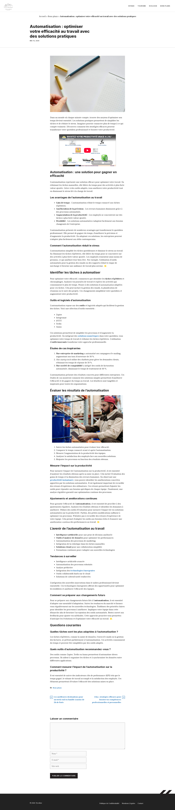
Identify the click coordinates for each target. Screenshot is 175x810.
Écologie (153, 6)
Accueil (42, 16)
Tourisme (142, 6)
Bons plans (165, 6)
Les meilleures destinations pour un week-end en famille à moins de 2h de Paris (69, 700)
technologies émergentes (82, 570)
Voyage (131, 6)
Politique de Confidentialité (109, 803)
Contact (140, 803)
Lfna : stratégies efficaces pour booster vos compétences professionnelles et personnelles (106, 700)
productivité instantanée (62, 480)
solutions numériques (88, 336)
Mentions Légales (128, 803)
